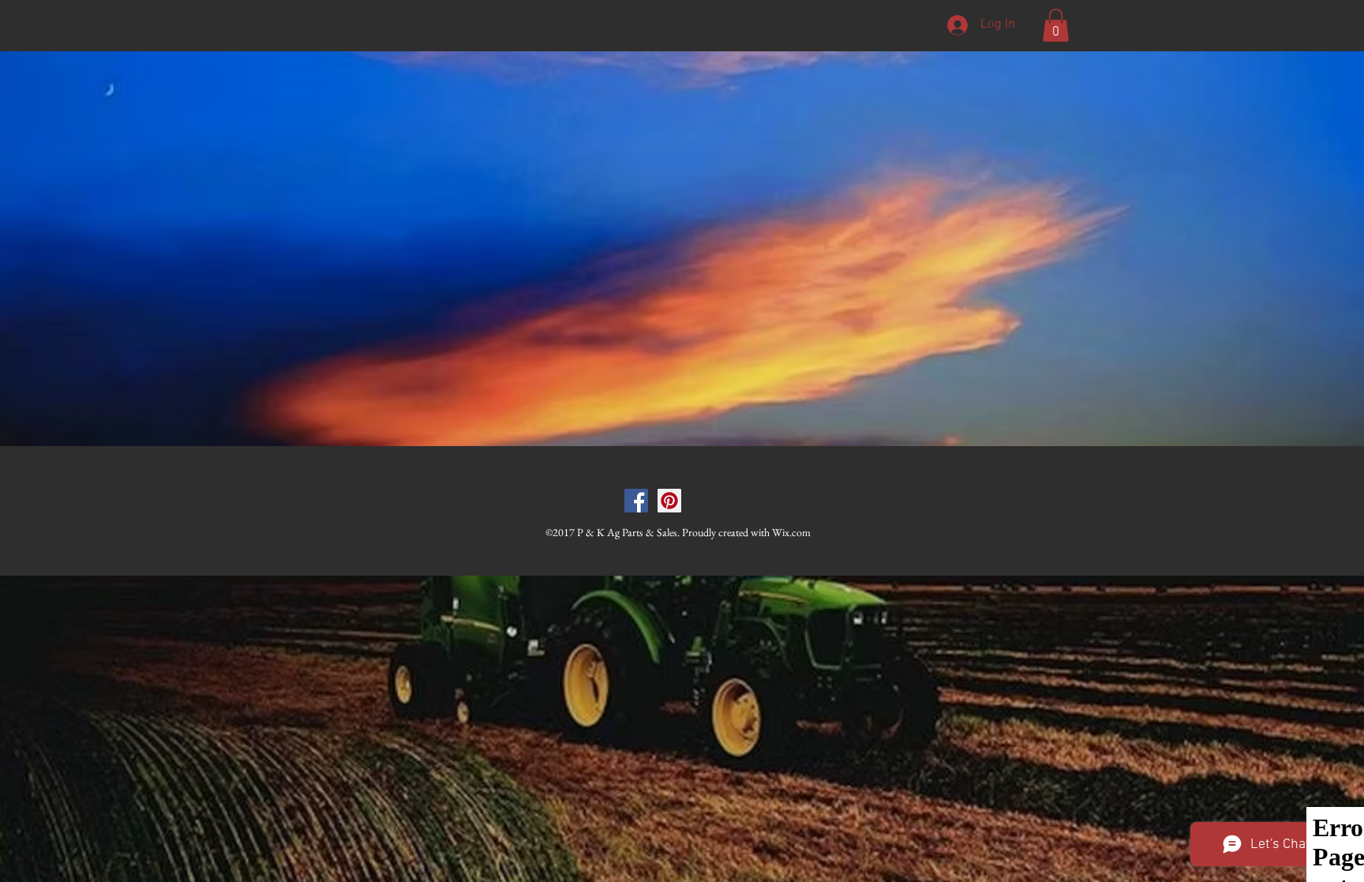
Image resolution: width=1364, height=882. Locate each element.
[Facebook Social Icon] (636, 500)
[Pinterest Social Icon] (669, 500)
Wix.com (791, 532)
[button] (1056, 25)
